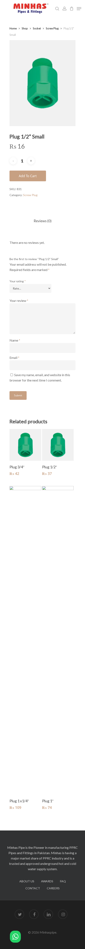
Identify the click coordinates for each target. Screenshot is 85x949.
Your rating (17, 281)
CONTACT (32, 888)
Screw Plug (52, 28)
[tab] (42, 221)
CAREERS (53, 888)
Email (14, 357)
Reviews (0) (43, 221)
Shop (25, 28)
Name (14, 340)
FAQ (63, 881)
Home (13, 28)
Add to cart (28, 176)
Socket (37, 28)
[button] (15, 937)
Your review (18, 300)
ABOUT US (26, 881)
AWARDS (47, 881)
